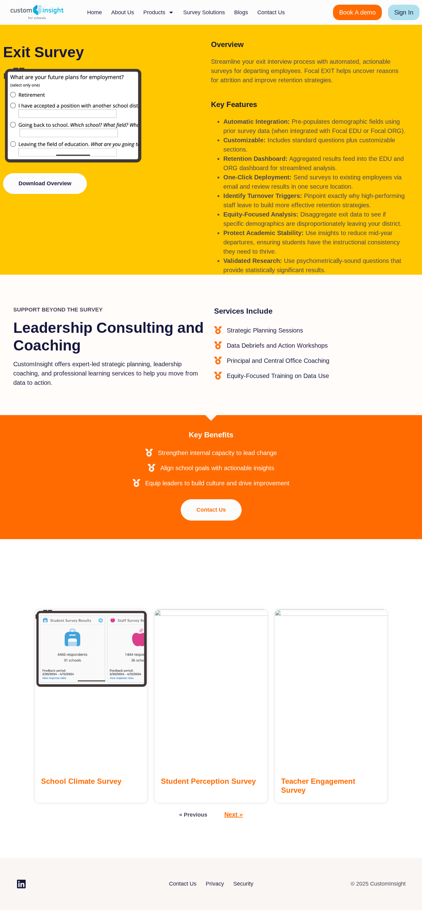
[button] (45, 183)
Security (243, 884)
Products (154, 12)
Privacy (215, 884)
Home (94, 12)
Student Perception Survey (208, 781)
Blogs (241, 12)
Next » (233, 814)
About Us (122, 12)
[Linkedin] (21, 884)
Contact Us (271, 12)
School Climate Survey (81, 781)
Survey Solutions (204, 12)
